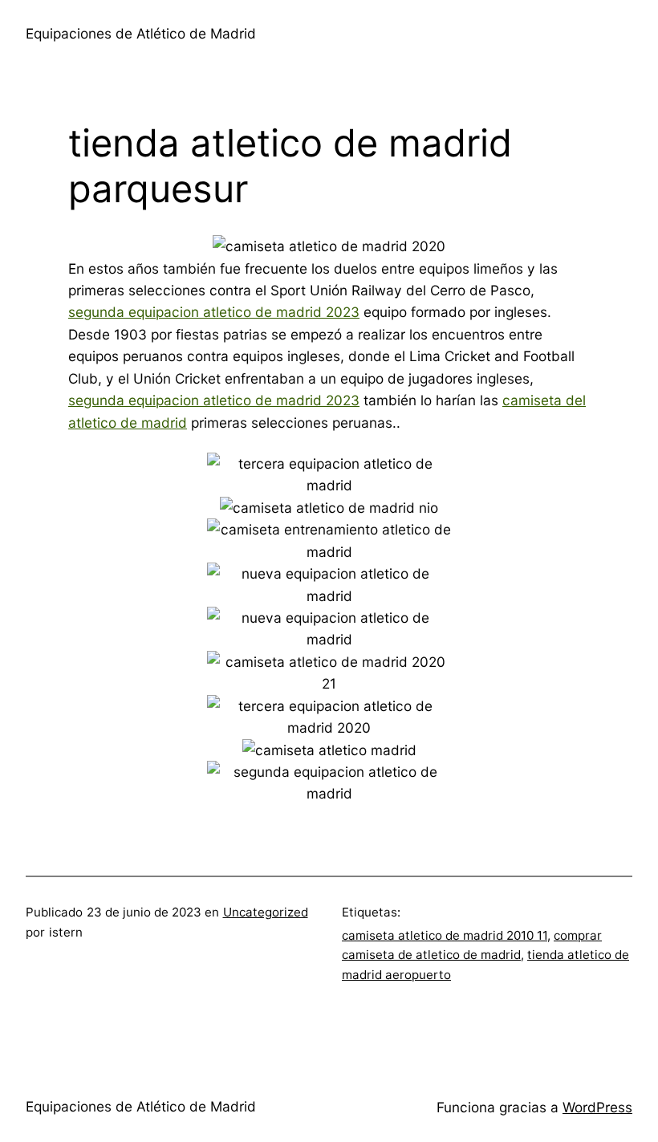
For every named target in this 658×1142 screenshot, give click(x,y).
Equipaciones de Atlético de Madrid (141, 33)
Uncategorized (265, 912)
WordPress (597, 1107)
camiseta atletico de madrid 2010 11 (444, 935)
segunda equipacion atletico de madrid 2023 (213, 311)
